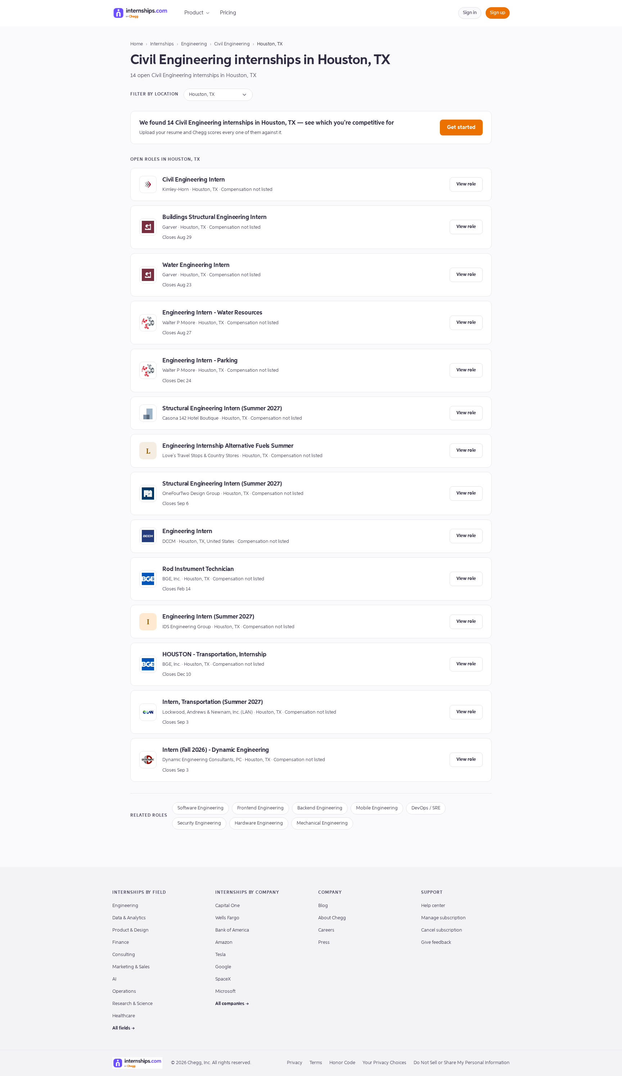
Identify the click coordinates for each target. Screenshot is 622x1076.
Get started (461, 127)
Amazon (224, 942)
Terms (316, 1063)
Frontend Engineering (260, 808)
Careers (326, 930)
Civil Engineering (232, 44)
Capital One (227, 905)
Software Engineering (200, 808)
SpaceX (223, 979)
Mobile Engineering (377, 808)
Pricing (228, 12)
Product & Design (130, 930)
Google (223, 967)
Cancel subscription (441, 930)
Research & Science (132, 1003)
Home (136, 44)
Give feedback (436, 942)
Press (324, 942)
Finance (120, 942)
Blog (323, 905)
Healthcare (123, 1016)
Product (193, 12)
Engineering (194, 44)
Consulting (123, 954)
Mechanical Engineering (322, 823)
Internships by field (139, 892)
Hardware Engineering (259, 823)
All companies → (232, 1003)
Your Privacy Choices (384, 1063)
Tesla (220, 954)
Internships (162, 44)
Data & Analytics (129, 918)
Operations (124, 991)
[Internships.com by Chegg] (140, 12)
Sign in (470, 12)
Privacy (294, 1063)
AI (114, 979)
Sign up (497, 12)
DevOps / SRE (425, 808)
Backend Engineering (319, 808)
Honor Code (342, 1063)
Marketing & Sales (131, 967)
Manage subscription (443, 918)
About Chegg (332, 918)
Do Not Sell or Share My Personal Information (462, 1063)
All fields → (123, 1028)
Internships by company (247, 892)
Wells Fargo (227, 918)
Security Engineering (199, 823)
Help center (433, 905)
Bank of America (232, 930)
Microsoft (225, 991)
